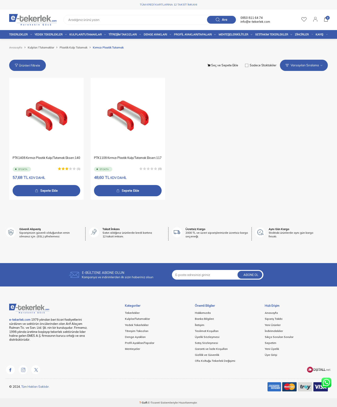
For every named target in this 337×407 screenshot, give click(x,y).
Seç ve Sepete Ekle (224, 65)
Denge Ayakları (155, 34)
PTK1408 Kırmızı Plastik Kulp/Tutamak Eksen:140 (46, 158)
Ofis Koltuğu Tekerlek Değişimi (215, 360)
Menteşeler (132, 349)
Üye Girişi (271, 354)
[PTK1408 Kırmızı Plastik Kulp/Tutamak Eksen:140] (46, 115)
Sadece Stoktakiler (263, 65)
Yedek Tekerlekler (49, 34)
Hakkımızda (203, 312)
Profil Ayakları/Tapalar (139, 343)
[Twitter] (35, 369)
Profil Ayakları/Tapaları (193, 34)
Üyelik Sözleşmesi (207, 337)
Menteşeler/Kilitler (233, 34)
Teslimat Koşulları (206, 331)
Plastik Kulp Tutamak (73, 47)
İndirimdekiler (274, 331)
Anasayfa (15, 47)
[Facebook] (10, 369)
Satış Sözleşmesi (206, 343)
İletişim (199, 325)
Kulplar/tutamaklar (85, 34)
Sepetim (270, 343)
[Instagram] (23, 369)
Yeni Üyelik (272, 349)
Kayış (319, 34)
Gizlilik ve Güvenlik (207, 354)
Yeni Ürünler (273, 325)
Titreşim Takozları (123, 34)
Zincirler (302, 34)
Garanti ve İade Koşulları (211, 349)
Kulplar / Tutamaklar (41, 47)
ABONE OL (250, 275)
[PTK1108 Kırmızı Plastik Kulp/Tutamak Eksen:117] (128, 115)
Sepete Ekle (49, 190)
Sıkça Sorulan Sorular (279, 337)
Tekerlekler (18, 34)
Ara (224, 19)
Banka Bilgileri (204, 318)
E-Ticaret (154, 402)
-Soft (143, 402)
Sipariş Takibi (273, 318)
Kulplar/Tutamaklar (137, 318)
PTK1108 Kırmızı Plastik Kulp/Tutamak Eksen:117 (128, 158)
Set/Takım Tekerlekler (271, 34)
